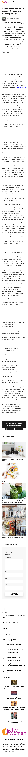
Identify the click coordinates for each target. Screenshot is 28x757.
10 (14, 667)
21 (16, 654)
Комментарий (9, 557)
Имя (6, 572)
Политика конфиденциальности (10, 622)
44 (8, 646)
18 (19, 660)
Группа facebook (6, 631)
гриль (5, 433)
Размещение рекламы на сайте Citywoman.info (14, 615)
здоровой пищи (21, 87)
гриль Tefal (12, 433)
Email (6, 578)
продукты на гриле (8, 436)
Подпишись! (18, 2)
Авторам (5, 617)
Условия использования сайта (10, 620)
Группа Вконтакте (6, 634)
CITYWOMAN (5, 612)
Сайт (6, 585)
